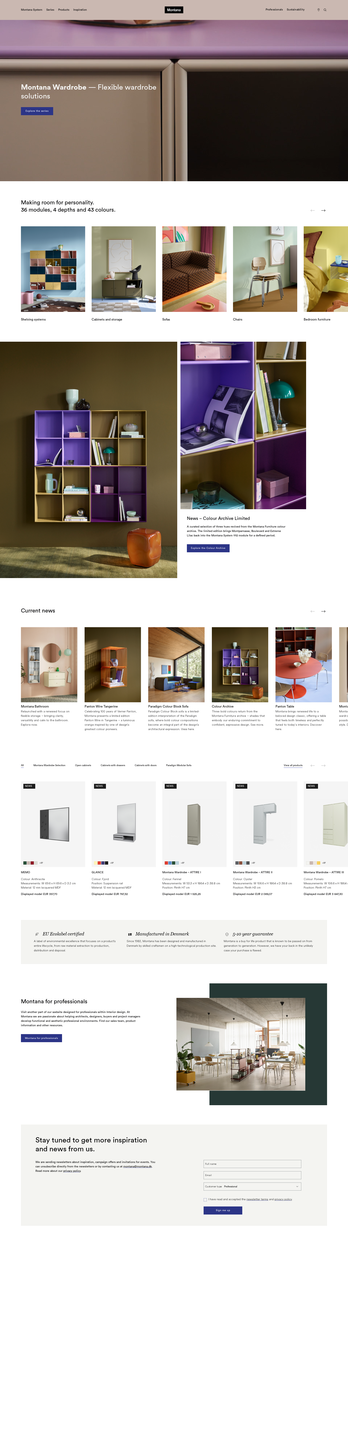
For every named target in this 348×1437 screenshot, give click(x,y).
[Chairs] (265, 269)
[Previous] (312, 210)
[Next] (323, 210)
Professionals (274, 9)
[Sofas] (194, 269)
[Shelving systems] (53, 269)
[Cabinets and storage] (124, 269)
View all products (293, 765)
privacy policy (71, 1171)
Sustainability (295, 9)
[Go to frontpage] (174, 10)
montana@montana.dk (137, 1166)
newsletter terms (257, 1199)
